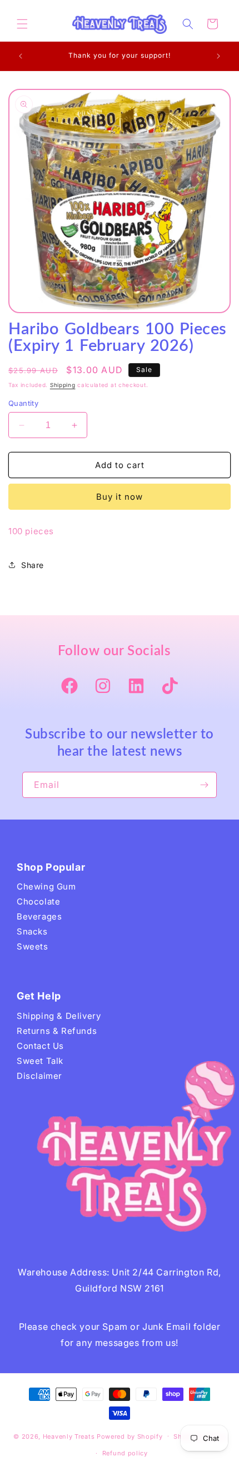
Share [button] (32, 565)
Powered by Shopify (130, 1436)
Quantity (23, 403)
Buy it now (119, 496)
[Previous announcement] (20, 56)
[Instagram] (103, 686)
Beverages (39, 916)
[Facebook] (69, 686)
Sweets (32, 946)
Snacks (32, 931)
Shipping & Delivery (59, 1016)
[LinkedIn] (136, 686)
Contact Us (40, 1046)
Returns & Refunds (57, 1031)
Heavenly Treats (69, 1436)
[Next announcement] (218, 56)
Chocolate (38, 901)
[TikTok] (169, 686)
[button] (22, 24)
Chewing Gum (46, 886)
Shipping (63, 384)
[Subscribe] (204, 785)
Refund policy (125, 1453)
